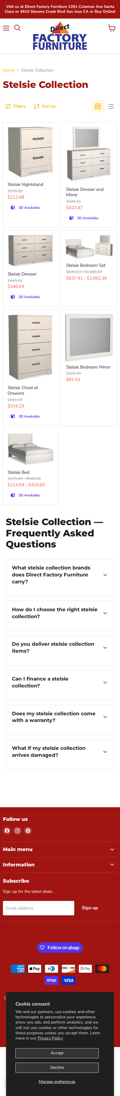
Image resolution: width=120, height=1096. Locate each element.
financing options (53, 699)
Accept (57, 1053)
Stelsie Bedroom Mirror (88, 367)
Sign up (90, 908)
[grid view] (97, 106)
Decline (57, 1067)
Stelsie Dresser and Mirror (85, 192)
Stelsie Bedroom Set (85, 265)
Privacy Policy (50, 1038)
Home (9, 70)
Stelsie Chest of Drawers (23, 390)
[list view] (110, 106)
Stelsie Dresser (22, 274)
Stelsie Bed (18, 472)
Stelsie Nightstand (25, 184)
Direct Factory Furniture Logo (59, 35)
